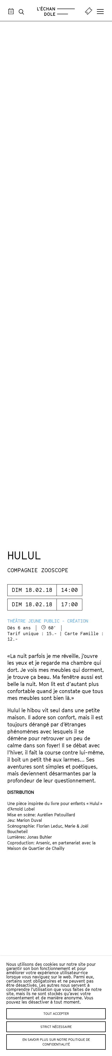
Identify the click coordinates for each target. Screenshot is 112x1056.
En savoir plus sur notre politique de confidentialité (56, 1042)
